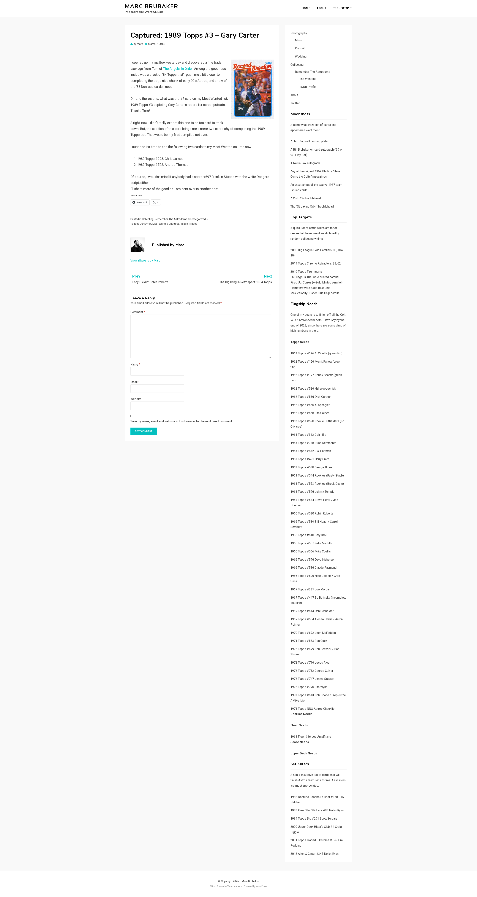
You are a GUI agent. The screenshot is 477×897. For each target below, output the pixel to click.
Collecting (148, 219)
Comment (137, 312)
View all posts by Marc (145, 260)
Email (135, 382)
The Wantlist (307, 79)
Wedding (301, 56)
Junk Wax (145, 223)
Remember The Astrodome (171, 219)
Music (299, 40)
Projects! (341, 8)
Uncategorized (197, 219)
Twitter (295, 103)
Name (135, 364)
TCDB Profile (307, 87)
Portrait (300, 48)
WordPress (261, 886)
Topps (184, 223)
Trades (193, 223)
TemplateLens (234, 886)
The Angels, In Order (178, 69)
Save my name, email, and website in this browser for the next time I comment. (181, 421)
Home (306, 8)
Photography (298, 33)
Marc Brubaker (151, 6)
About (321, 8)
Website (135, 399)
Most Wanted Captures (165, 223)
